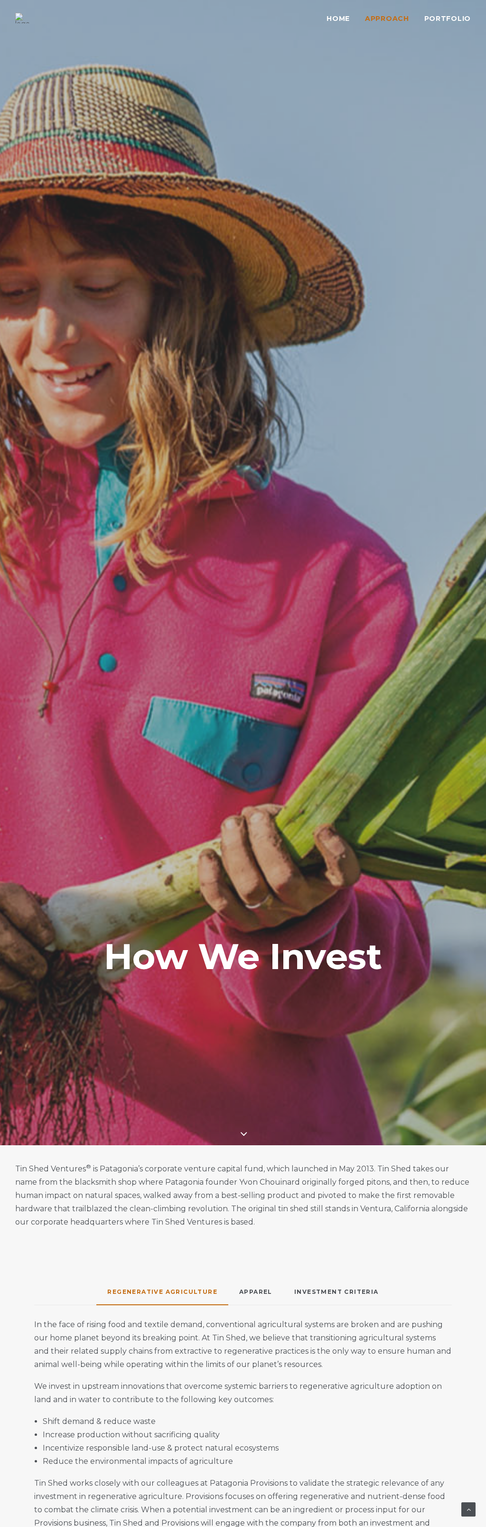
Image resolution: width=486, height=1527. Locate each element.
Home (338, 18)
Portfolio (447, 18)
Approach (387, 18)
